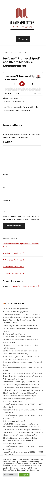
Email (6, 187)
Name (6, 174)
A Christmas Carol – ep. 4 (13, 273)
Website (6, 200)
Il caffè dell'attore (14, 303)
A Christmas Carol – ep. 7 (13, 253)
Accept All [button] (24, 475)
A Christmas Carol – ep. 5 (13, 267)
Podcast (22, 52)
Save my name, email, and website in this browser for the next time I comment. (21, 218)
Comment (7, 142)
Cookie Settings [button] (10, 475)
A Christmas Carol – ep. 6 (13, 260)
